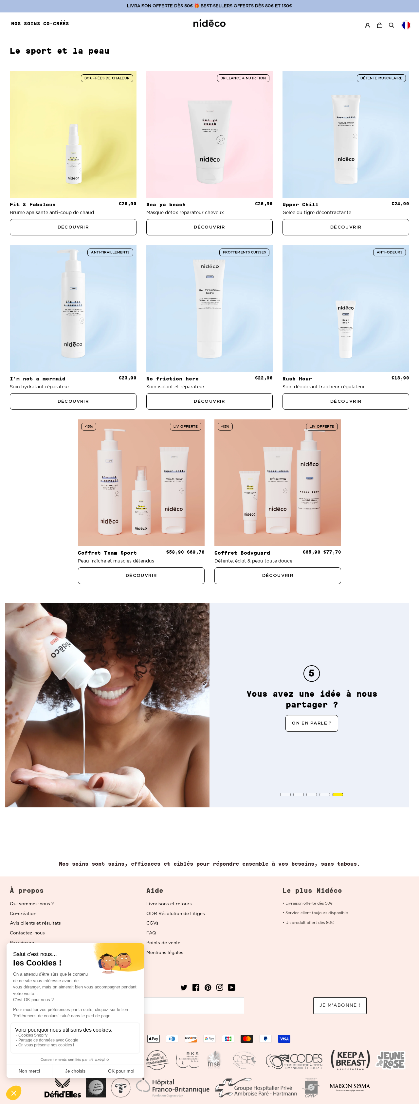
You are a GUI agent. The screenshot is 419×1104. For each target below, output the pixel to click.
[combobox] (406, 25)
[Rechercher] (391, 25)
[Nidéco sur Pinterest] (207, 989)
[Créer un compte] (367, 25)
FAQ (151, 933)
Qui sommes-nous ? (32, 904)
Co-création (23, 913)
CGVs (152, 923)
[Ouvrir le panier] (380, 25)
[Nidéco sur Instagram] (219, 989)
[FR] (406, 25)
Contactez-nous (27, 933)
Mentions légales (164, 952)
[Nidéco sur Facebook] (196, 989)
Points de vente (163, 943)
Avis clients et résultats (35, 923)
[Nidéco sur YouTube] (231, 989)
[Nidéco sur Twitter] (184, 989)
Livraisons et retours (169, 904)
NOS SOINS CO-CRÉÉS (40, 24)
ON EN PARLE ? (312, 723)
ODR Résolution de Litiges (175, 913)
